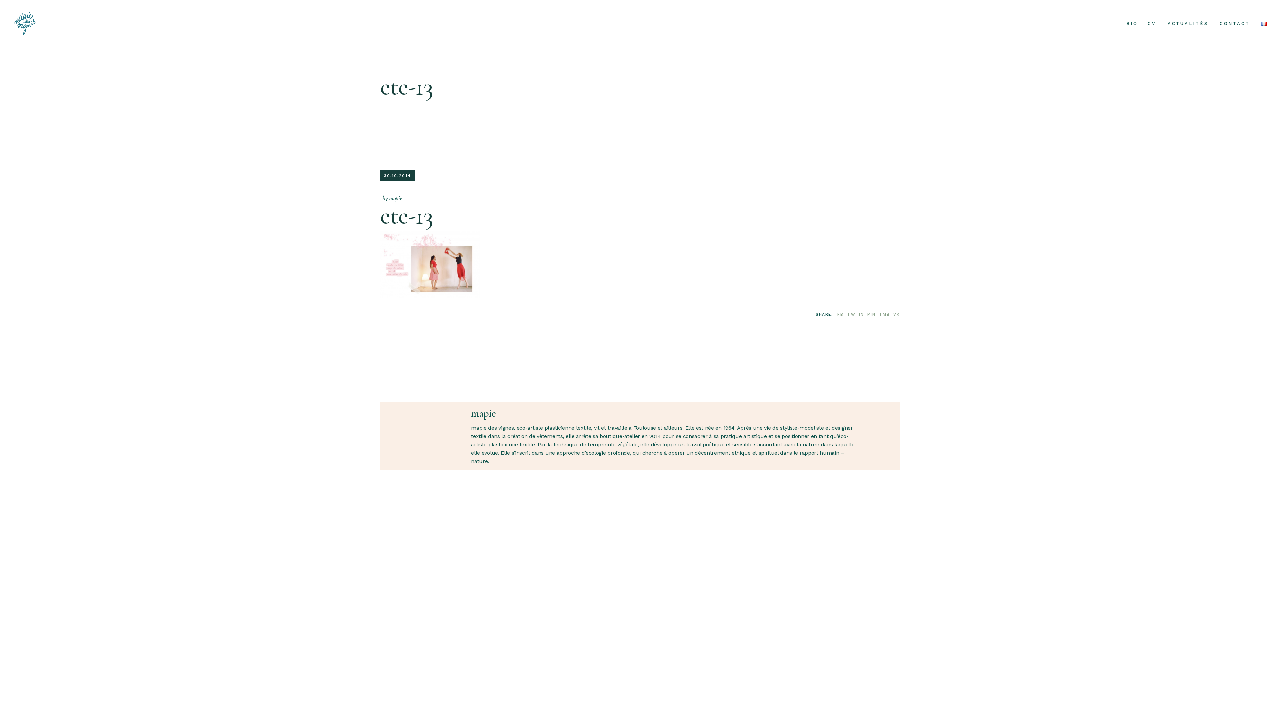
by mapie (392, 198)
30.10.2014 (397, 175)
